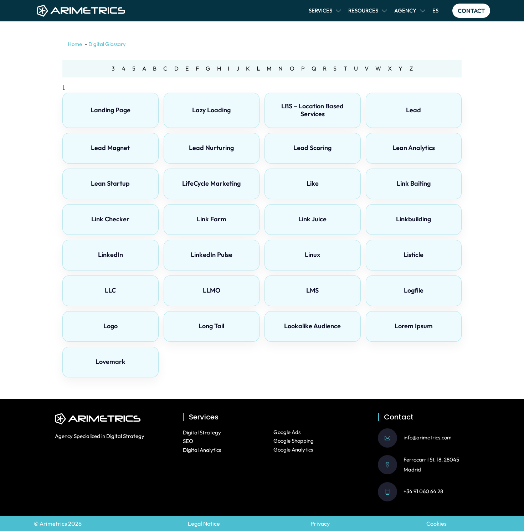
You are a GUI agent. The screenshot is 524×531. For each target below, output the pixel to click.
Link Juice (312, 219)
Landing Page (110, 110)
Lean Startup (110, 183)
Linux (312, 255)
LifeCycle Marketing (211, 183)
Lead (413, 110)
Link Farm (211, 219)
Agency (405, 10)
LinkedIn (110, 255)
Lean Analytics (413, 148)
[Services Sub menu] (338, 11)
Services (320, 10)
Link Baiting (414, 183)
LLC (110, 290)
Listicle (413, 255)
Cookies (436, 523)
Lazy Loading (211, 110)
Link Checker (110, 219)
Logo (110, 326)
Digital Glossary (107, 44)
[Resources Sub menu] (384, 11)
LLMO (211, 290)
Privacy (320, 523)
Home (75, 44)
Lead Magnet (110, 148)
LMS (312, 290)
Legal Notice (204, 523)
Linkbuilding (413, 219)
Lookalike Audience (312, 326)
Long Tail (211, 326)
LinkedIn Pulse (211, 255)
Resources (363, 10)
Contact (471, 10)
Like (313, 183)
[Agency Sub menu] (422, 11)
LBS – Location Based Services (312, 110)
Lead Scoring (312, 148)
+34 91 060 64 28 (423, 491)
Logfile (413, 290)
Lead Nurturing (211, 148)
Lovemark (110, 361)
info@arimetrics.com (428, 437)
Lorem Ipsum (414, 326)
